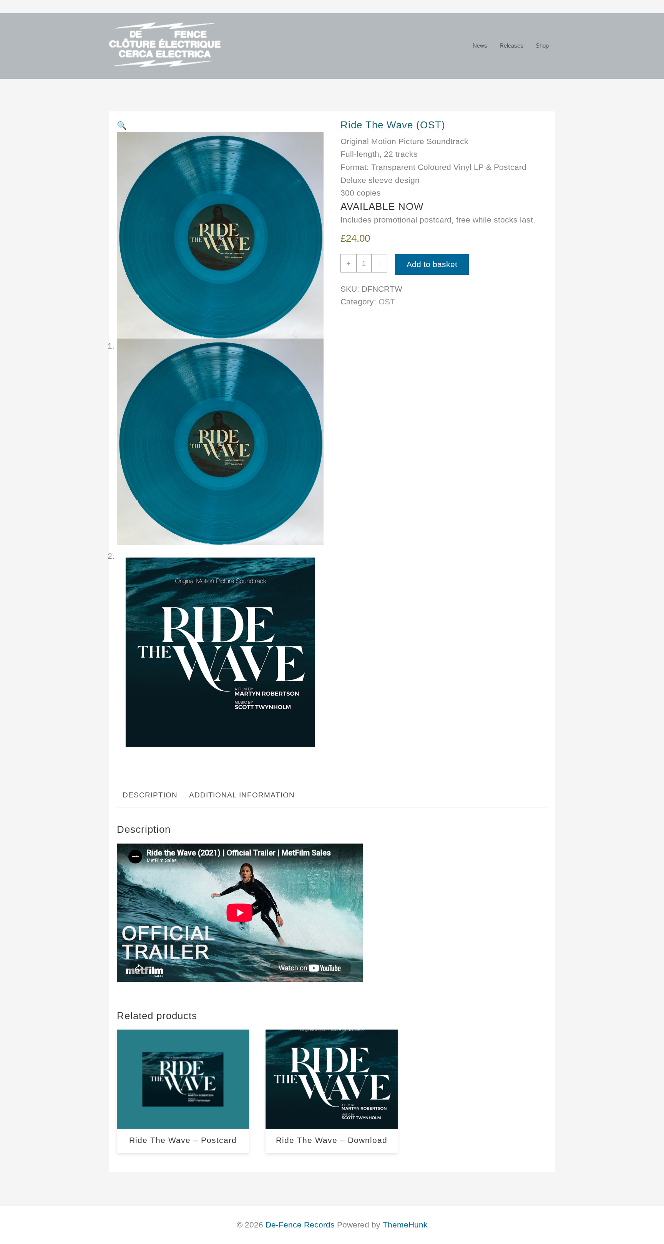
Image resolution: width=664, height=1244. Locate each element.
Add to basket (432, 264)
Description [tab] (150, 795)
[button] (122, 125)
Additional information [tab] (242, 795)
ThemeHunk (405, 1224)
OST (386, 301)
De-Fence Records (300, 1224)
